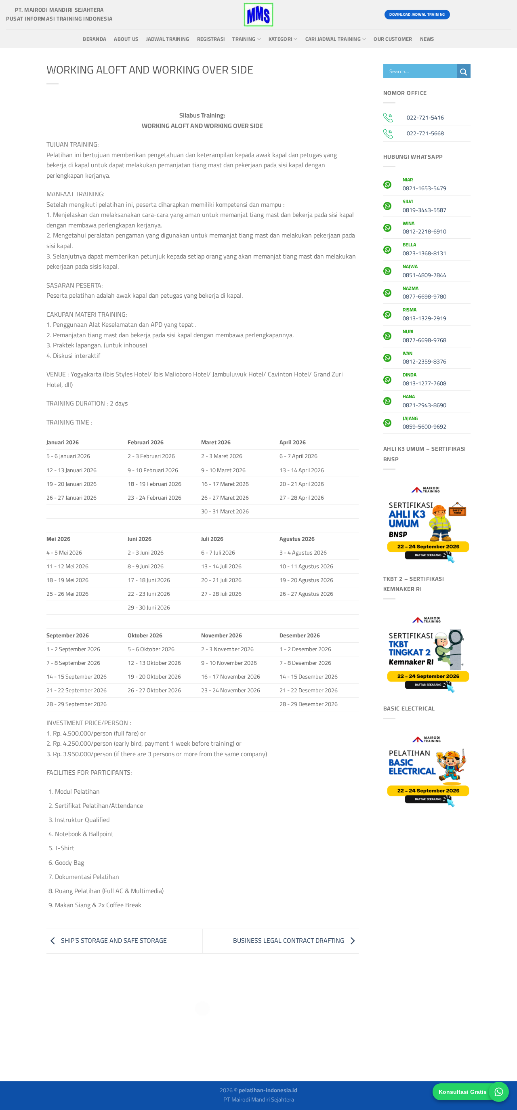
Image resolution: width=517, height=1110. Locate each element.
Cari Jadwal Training (333, 39)
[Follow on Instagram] (474, 14)
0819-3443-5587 (424, 206)
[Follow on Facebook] (460, 14)
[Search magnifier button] (464, 72)
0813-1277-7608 (424, 380)
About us (126, 39)
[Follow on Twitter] (489, 14)
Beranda (94, 39)
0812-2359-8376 (424, 358)
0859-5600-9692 (424, 423)
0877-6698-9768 (424, 336)
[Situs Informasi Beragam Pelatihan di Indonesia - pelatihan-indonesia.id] (258, 14)
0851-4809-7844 (424, 271)
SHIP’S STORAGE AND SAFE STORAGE (113, 940)
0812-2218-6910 (424, 228)
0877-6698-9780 (424, 293)
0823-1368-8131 (424, 250)
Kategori (280, 39)
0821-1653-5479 (424, 185)
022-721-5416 (425, 117)
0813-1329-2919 (424, 315)
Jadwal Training (167, 39)
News (427, 39)
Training (243, 39)
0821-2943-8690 (424, 401)
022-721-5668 (425, 133)
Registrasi (211, 39)
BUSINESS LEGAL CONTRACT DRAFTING (289, 940)
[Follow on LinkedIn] (503, 14)
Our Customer (393, 39)
